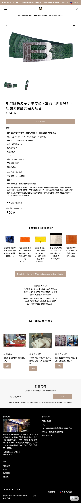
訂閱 (62, 396)
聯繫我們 (9, 208)
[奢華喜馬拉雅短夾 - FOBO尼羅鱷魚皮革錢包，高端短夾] (56, 239)
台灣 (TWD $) (67, 492)
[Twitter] (13, 2)
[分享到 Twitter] (10, 213)
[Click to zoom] (74, 25)
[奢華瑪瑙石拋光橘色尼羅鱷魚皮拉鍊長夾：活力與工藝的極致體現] (25, 239)
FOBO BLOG (46, 421)
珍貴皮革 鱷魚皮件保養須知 (52, 432)
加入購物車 (40, 121)
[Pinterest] (8, 2)
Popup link (18, 208)
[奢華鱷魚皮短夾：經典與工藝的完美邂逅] (71, 239)
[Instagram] (5, 2)
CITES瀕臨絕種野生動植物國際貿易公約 (57, 428)
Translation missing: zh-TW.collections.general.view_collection (40, 274)
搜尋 (5, 469)
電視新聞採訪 (47, 435)
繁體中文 (64, 2)
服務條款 (6, 473)
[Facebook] (3, 2)
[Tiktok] (10, 2)
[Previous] (6, 25)
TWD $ (75, 2)
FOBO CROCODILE (20, 496)
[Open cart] (77, 9)
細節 (7, 128)
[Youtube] (16, 2)
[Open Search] (73, 9)
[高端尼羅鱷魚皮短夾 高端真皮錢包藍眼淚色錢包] (9, 239)
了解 (7, 366)
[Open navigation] (12, 8)
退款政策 (6, 477)
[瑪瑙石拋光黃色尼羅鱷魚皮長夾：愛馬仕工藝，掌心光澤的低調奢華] (40, 239)
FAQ (43, 425)
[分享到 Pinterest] (14, 213)
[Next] (11, 25)
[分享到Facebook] (7, 213)
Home (20, 15)
